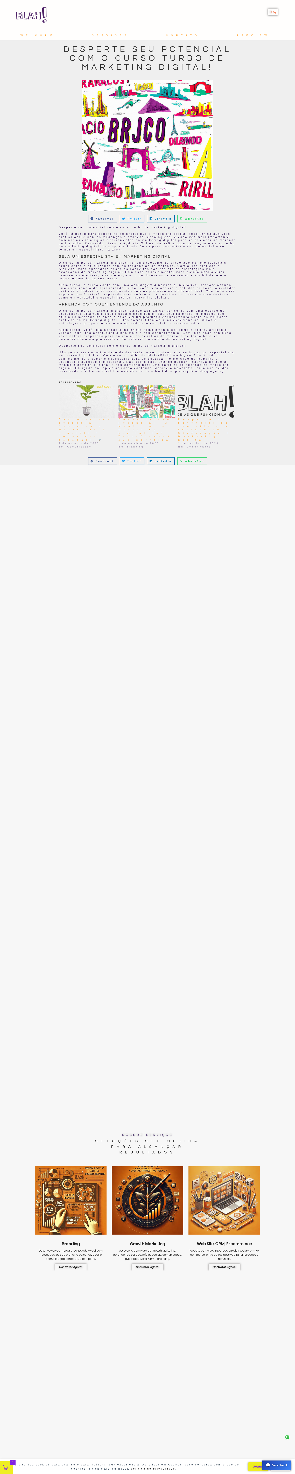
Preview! (255, 35)
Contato (183, 35)
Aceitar (258, 1466)
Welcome (37, 35)
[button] (102, 218)
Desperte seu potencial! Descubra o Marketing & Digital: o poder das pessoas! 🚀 (85, 429)
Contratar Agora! (70, 1267)
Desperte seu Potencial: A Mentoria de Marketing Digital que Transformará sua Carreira (145, 429)
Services (110, 35)
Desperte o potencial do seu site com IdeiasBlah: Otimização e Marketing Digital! (204, 429)
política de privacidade (153, 1468)
